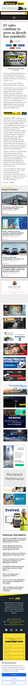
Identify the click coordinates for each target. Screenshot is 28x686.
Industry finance (19, 68)
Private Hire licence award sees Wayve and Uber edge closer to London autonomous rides (12, 547)
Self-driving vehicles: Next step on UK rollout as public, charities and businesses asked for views (14, 269)
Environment (11, 68)
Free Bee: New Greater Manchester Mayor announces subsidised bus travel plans (14, 581)
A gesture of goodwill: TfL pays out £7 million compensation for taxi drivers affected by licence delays (15, 539)
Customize (14, 678)
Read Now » (6, 213)
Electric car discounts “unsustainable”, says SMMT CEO (13, 258)
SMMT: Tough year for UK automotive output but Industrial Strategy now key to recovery (13, 232)
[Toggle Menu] (14, 17)
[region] (14, 673)
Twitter (21, 292)
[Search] (25, 13)
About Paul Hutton (14, 289)
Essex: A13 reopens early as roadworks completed (11, 574)
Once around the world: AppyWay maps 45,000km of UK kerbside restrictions (13, 588)
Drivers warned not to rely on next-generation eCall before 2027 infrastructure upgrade (14, 560)
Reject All (14, 682)
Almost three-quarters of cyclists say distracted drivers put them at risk (14, 554)
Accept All (14, 674)
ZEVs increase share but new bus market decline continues (13, 208)
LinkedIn (14, 293)
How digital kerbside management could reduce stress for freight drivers (13, 568)
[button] (9, 45)
